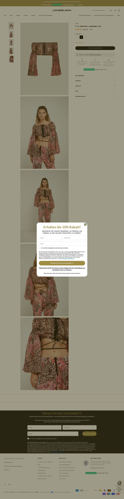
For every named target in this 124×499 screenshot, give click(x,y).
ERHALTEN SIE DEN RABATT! (62, 263)
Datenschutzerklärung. (69, 258)
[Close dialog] (85, 224)
